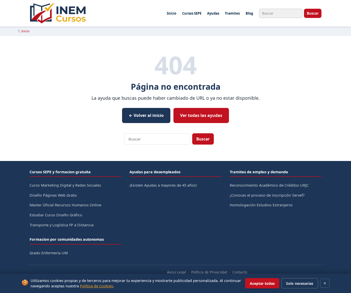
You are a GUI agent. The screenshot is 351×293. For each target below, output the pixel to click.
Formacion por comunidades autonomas (67, 239)
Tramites (232, 13)
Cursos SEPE (191, 13)
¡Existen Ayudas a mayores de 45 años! (163, 185)
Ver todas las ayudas (201, 115)
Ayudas (213, 13)
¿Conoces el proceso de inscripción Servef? (267, 195)
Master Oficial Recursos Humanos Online (65, 205)
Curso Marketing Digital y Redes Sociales (65, 185)
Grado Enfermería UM (49, 252)
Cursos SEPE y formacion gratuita (60, 171)
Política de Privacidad (209, 272)
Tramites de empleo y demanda (259, 171)
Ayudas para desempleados (155, 171)
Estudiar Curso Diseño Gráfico (56, 215)
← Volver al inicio (146, 115)
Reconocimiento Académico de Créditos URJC (269, 185)
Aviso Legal (176, 272)
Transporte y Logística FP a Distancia (62, 225)
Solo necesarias (299, 283)
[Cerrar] (325, 283)
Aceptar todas (262, 283)
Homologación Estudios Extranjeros (261, 205)
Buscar (313, 13)
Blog (249, 13)
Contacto (239, 272)
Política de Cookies (96, 286)
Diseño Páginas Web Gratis (53, 195)
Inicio (171, 13)
